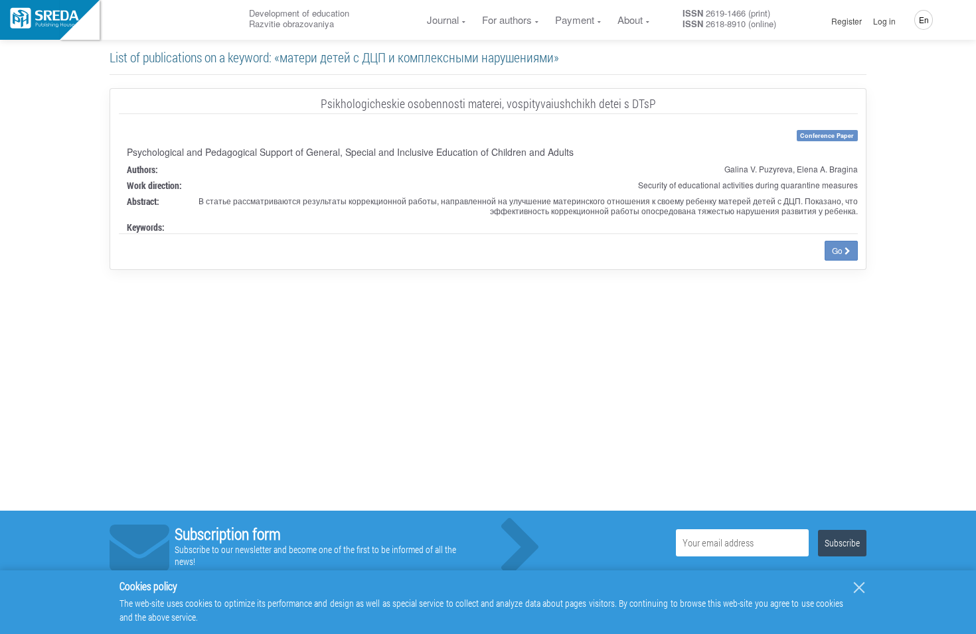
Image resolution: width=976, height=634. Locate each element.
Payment (574, 20)
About (630, 20)
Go (838, 250)
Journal (443, 20)
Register (846, 21)
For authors (507, 20)
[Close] (859, 587)
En (924, 19)
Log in (884, 21)
